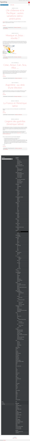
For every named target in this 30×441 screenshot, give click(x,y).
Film (17, 317)
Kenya (16, 391)
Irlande (18, 187)
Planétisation (18, 163)
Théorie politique (17, 383)
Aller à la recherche (27, 0)
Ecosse (18, 185)
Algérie (16, 376)
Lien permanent (17, 355)
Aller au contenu (20, 0)
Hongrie (18, 214)
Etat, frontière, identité (19, 164)
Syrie (16, 382)
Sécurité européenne (19, 170)
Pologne (18, 215)
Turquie (18, 229)
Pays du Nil (18, 253)
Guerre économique (18, 399)
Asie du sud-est (19, 268)
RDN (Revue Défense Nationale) (22, 319)
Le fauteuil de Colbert (18, 420)
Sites (17, 324)
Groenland (18, 193)
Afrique (16, 251)
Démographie (18, 273)
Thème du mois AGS (21, 325)
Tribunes (17, 369)
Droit (17, 274)
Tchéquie (18, 217)
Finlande (18, 192)
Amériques (15, 27)
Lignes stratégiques (18, 419)
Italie (17, 208)
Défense (17, 362)
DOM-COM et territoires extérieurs (21, 179)
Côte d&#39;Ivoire (19, 252)
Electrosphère (17, 413)
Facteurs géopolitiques (18, 272)
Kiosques (18, 318)
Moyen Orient (17, 244)
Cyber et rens (20, 303)
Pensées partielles (18, 347)
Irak (17, 246)
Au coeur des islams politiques (20, 339)
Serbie (18, 222)
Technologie (18, 289)
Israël (17, 239)
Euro (17, 171)
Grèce (17, 207)
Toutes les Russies (18, 223)
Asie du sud (18, 260)
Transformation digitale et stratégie (19, 361)
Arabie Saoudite (19, 245)
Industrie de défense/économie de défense (22, 310)
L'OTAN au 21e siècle (19, 333)
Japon (19, 266)
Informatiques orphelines (18, 412)
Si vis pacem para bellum (18, 427)
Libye (16, 368)
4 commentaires (6, 28)
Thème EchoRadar (18, 390)
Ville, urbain (18, 281)
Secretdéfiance (17, 432)
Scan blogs (20, 326)
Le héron (18, 346)
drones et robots (20, 297)
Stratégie (17, 282)
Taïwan (19, 267)
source (15, 53)
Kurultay (17, 418)
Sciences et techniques (19, 280)
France (16, 178)
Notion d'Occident (18, 235)
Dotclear (4, 440)
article (4, 21)
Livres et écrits (18, 332)
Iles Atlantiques (17, 184)
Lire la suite (4, 25)
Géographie (18, 275)
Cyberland (17, 404)
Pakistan (19, 259)
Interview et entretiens (18, 353)
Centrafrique (17, 377)
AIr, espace (18, 296)
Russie (18, 224)
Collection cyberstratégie (21, 304)
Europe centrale (17, 213)
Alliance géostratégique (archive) (19, 431)
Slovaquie (18, 216)
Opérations (18, 288)
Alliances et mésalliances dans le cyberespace (22, 334)
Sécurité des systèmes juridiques (19, 426)
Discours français (19, 180)
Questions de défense (18, 360)
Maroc (18, 209)
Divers (16, 340)
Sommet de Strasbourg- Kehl (20, 173)
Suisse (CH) (18, 201)
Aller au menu (24, 0)
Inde (19, 261)
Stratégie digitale (19, 311)
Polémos (17, 425)
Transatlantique (19, 236)
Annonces (18, 341)
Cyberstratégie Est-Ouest (18, 405)
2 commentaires (6, 149)
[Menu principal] (29, 2)
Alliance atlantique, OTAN (18, 172)
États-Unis (17, 384)
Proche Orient (17, 237)
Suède (18, 195)
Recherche (3, 157)
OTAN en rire (17, 354)
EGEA (16, 410)
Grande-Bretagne (19, 186)
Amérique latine (19, 27)
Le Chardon (17, 411)
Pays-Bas (18, 200)
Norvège (18, 194)
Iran (16, 367)
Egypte (18, 238)
